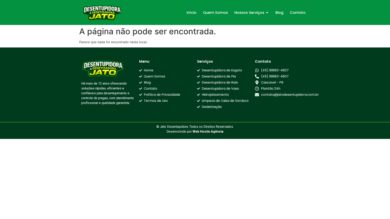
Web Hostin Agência (208, 131)
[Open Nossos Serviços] (267, 12)
